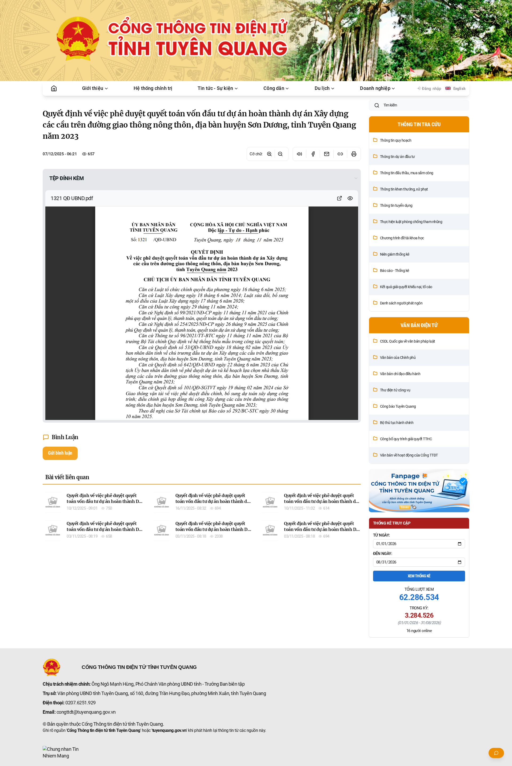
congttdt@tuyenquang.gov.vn (86, 712)
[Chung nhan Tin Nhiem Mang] (63, 752)
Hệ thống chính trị (153, 88)
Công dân (273, 88)
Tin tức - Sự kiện (215, 88)
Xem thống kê (419, 576)
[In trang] (354, 154)
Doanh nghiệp (375, 88)
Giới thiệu (92, 88)
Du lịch (322, 88)
